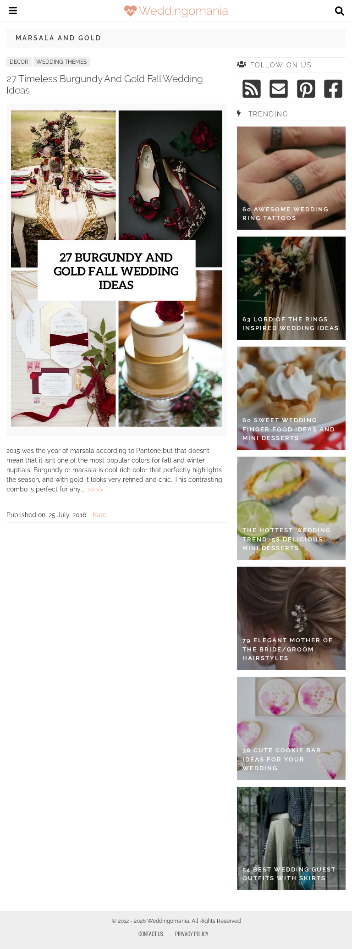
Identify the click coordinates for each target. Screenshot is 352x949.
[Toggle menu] (12, 12)
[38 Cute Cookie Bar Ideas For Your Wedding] (291, 728)
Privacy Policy (192, 934)
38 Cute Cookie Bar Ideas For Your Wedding (281, 759)
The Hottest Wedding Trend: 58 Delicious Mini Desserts (286, 539)
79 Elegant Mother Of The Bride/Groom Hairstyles (287, 649)
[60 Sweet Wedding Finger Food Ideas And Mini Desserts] (291, 398)
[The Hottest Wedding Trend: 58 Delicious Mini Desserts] (291, 508)
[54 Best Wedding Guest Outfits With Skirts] (291, 838)
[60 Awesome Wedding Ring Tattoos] (291, 178)
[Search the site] (339, 12)
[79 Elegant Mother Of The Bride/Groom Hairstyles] (291, 618)
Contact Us (150, 934)
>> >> (95, 489)
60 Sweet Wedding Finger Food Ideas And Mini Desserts (288, 429)
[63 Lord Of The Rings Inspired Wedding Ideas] (291, 288)
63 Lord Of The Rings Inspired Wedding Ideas (290, 324)
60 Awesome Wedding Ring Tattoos (285, 214)
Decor (19, 62)
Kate (99, 515)
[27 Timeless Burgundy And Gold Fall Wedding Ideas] (116, 424)
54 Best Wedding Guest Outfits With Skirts (289, 874)
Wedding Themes (61, 62)
